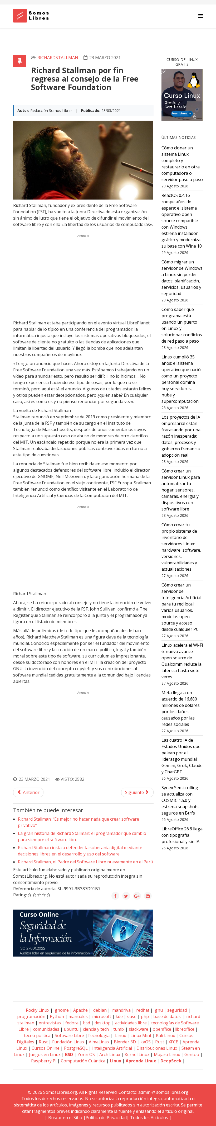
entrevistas (50, 1023)
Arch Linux (109, 1054)
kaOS (145, 1042)
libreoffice (184, 1029)
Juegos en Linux (45, 1054)
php (145, 1016)
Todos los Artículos (149, 1117)
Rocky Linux (37, 1010)
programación (31, 1016)
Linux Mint (140, 1035)
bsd (86, 1023)
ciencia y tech (96, 1029)
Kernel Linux (137, 1054)
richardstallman (57, 57)
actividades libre (131, 1023)
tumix (118, 1029)
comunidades (46, 1029)
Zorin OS (86, 1054)
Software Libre (69, 1035)
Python (57, 1016)
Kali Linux (165, 1035)
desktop (103, 1023)
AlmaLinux (99, 1042)
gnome (61, 1010)
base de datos (167, 1016)
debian (99, 1010)
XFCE (174, 1042)
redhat (142, 1010)
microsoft (101, 1016)
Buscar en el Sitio (65, 1117)
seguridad (177, 1010)
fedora (71, 1023)
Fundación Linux (68, 1042)
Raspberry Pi (43, 1061)
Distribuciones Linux (156, 1048)
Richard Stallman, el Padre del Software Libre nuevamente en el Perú (85, 862)
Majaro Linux (167, 1054)
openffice (162, 1029)
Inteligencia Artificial (112, 1048)
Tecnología (98, 1035)
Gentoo (191, 1054)
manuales (78, 1016)
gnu (158, 1010)
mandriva (121, 1010)
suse (131, 1016)
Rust (43, 1042)
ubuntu (71, 1029)
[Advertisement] (83, 276)
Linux (120, 1035)
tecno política (37, 1035)
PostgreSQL (76, 1048)
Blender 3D (125, 1042)
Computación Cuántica (83, 1061)
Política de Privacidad (106, 1117)
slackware (138, 1029)
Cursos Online (46, 1048)
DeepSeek (170, 1061)
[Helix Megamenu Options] (200, 15)
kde (119, 1016)
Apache (80, 1010)
